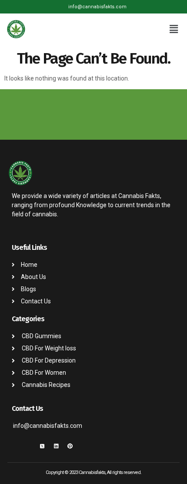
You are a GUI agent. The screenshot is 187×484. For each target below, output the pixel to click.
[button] (174, 29)
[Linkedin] (56, 446)
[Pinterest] (70, 446)
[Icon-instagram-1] (28, 446)
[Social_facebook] (14, 446)
